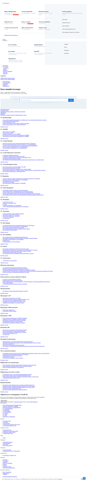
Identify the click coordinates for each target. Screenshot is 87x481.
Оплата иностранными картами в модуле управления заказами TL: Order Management (21, 193)
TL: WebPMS (10, 406)
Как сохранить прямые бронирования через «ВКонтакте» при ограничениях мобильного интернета (24, 120)
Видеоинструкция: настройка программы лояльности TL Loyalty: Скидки (19, 386)
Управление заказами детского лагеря (11, 377)
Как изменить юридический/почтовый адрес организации (15, 354)
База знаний (5, 83)
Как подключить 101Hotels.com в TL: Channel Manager (15, 148)
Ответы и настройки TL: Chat (9, 203)
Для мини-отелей (7, 421)
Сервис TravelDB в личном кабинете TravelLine (13, 213)
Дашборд (5, 474)
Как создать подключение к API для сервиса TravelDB (15, 329)
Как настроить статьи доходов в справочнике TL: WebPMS (16, 136)
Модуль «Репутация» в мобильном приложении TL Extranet (16, 272)
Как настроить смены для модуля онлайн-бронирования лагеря (17, 375)
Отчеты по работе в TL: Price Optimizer (11, 241)
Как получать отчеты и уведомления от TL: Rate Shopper (15, 226)
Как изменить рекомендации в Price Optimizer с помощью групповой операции (20, 238)
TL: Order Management (8, 408)
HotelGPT (5, 84)
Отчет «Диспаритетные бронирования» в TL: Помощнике (15, 206)
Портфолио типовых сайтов (9, 432)
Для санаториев (6, 423)
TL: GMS (5, 414)
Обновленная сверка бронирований (11, 121)
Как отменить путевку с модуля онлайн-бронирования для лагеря (17, 374)
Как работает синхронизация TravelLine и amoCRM (14, 320)
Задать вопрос (4, 400)
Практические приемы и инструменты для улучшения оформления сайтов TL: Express (22, 342)
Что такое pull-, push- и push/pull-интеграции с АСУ (14, 300)
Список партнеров (7, 449)
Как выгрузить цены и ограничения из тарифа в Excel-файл (16, 123)
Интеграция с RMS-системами (9, 311)
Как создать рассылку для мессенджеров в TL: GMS (14, 166)
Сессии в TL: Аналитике (8, 217)
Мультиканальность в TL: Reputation (11, 180)
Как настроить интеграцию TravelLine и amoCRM (14, 322)
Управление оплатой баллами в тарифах (12, 158)
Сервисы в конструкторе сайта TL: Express (12, 252)
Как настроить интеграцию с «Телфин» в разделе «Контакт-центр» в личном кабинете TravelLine (24, 170)
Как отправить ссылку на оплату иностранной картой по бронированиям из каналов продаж (23, 194)
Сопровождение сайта (8, 433)
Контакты (5, 459)
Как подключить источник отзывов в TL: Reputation (14, 183)
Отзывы (5, 465)
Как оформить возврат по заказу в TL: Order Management (15, 190)
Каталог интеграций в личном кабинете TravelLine (14, 331)
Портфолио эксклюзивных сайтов (10, 431)
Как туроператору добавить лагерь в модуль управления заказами (17, 366)
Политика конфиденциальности (10, 476)
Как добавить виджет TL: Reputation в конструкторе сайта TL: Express (18, 253)
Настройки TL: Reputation (8, 182)
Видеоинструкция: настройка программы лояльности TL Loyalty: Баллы (18, 387)
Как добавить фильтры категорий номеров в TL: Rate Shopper (16, 228)
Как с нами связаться (7, 445)
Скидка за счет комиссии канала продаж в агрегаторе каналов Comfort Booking (20, 145)
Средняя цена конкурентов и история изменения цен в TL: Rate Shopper (18, 225)
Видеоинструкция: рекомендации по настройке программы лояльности (18, 385)
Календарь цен (6, 240)
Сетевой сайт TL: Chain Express (10, 260)
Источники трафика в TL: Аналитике (11, 216)
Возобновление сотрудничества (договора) (12, 355)
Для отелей (5, 422)
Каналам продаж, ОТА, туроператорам (11, 451)
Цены (4, 39)
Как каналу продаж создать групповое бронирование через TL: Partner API (19, 143)
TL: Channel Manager (12, 407)
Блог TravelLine (6, 81)
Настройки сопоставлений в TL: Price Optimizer (13, 239)
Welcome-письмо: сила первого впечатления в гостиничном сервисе (18, 341)
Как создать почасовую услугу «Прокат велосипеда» (14, 124)
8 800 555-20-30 (4, 78)
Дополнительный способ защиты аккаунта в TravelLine (15, 283)
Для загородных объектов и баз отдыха (11, 424)
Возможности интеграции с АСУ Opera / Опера (13, 302)
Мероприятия (6, 86)
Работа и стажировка (7, 463)
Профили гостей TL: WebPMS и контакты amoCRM (14, 319)
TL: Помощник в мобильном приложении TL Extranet (14, 267)
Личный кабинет (11, 78)
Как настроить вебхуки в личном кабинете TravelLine (14, 332)
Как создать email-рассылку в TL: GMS (11, 168)
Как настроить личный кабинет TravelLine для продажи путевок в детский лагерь (21, 376)
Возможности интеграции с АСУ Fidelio (12, 298)
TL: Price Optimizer (7, 412)
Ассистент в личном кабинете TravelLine (12, 279)
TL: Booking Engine (12, 405)
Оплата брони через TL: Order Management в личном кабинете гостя (18, 191)
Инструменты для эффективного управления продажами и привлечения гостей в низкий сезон (24, 346)
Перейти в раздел (4, 126)
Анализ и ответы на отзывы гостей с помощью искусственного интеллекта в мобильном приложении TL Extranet (28, 271)
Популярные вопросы (8, 442)
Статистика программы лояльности (11, 155)
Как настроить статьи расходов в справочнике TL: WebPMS (16, 135)
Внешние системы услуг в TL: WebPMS (11, 134)
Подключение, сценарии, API (9, 455)
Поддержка (5, 65)
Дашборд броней (6, 82)
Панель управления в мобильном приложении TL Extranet (15, 268)
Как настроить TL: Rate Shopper (10, 230)
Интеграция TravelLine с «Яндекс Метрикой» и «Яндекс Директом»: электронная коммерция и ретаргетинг (26, 281)
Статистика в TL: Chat (8, 202)
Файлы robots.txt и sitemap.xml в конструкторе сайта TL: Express (17, 251)
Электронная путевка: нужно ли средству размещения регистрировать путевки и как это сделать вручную (26, 353)
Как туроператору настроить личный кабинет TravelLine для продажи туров (19, 365)
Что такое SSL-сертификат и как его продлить (13, 357)
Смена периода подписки (8, 356)
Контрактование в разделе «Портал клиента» (13, 280)
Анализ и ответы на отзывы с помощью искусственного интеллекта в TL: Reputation (21, 178)
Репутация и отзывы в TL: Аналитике (11, 214)
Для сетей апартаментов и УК (9, 425)
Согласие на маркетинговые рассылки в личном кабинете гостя (17, 157)
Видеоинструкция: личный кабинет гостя (12, 388)
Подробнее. (59, 479)
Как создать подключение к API (10, 333)
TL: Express (5, 413)
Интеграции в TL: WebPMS (9, 131)
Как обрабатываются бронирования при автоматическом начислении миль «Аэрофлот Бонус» (23, 159)
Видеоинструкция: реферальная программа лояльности (15, 389)
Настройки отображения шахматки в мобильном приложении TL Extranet (19, 270)
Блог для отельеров (7, 472)
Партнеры (5, 462)
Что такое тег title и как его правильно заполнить (13, 345)
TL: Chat (5, 204)
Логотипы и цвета (7, 466)
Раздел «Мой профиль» (8, 282)
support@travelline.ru (18, 401)
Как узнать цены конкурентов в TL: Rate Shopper (13, 227)
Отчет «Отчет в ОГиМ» (8, 132)
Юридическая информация (9, 467)
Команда (5, 464)
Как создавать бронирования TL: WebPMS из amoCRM (15, 318)
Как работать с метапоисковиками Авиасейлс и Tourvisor (15, 291)
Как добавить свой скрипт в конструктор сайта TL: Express (16, 248)
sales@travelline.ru (34, 401)
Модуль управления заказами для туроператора (13, 367)
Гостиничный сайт (7, 429)
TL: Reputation (6, 409)
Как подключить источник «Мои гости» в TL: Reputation (15, 179)
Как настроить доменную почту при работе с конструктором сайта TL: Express (20, 250)
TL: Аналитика (6, 218)
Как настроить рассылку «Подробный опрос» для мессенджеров (17, 169)
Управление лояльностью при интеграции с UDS (14, 156)
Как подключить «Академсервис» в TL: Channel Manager (15, 146)
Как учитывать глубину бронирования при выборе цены (15, 237)
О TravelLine (5, 460)
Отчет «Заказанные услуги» (9, 122)
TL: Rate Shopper (6, 410)
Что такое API (6, 334)
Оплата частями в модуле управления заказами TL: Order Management (18, 192)
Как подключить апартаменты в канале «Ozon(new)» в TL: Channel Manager (19, 144)
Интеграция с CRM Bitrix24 (9, 416)
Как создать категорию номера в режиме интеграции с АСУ (16, 299)
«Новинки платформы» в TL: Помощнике (12, 205)
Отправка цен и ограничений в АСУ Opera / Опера (14, 301)
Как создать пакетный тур (8, 343)
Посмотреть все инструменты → (11, 35)
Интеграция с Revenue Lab (9, 309)
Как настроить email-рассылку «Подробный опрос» (14, 171)
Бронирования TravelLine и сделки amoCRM (12, 321)
